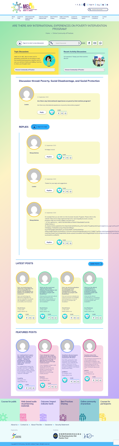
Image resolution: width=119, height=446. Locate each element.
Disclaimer (48, 425)
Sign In (91, 4)
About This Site (36, 425)
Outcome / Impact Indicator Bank (43, 17)
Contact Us (104, 17)
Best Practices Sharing (54, 17)
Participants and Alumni (86, 17)
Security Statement (62, 425)
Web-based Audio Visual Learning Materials (29, 18)
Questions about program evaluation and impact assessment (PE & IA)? (70, 356)
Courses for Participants (74, 17)
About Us (13, 17)
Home (48, 33)
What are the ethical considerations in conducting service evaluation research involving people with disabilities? (90, 291)
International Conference (95, 17)
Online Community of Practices (64, 17)
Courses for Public (20, 17)
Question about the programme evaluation (91, 355)
